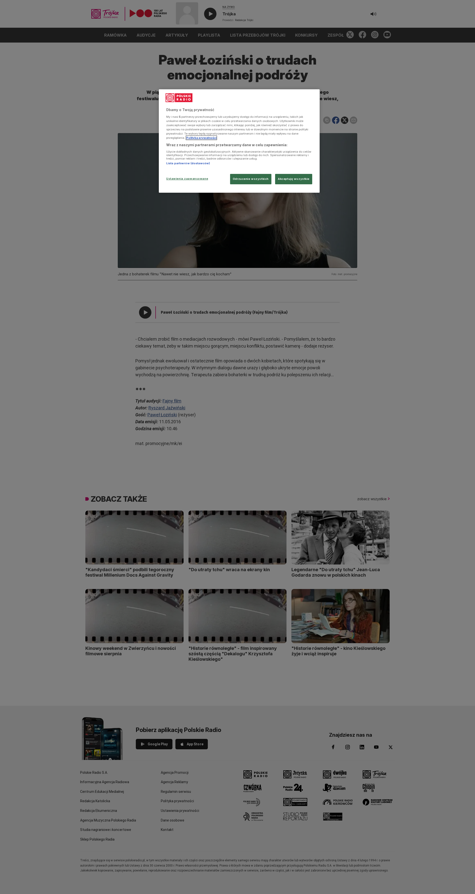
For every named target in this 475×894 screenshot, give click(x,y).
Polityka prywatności (201, 138)
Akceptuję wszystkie (293, 179)
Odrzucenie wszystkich (251, 179)
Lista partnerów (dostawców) (188, 163)
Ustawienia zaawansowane (187, 178)
